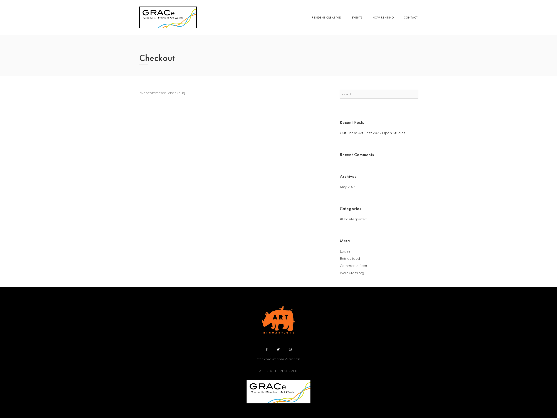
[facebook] (266, 349)
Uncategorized (354, 219)
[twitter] (278, 349)
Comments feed (353, 266)
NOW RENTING (383, 17)
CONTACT (411, 17)
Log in (345, 251)
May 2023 (348, 187)
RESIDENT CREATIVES (327, 17)
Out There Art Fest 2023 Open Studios (372, 133)
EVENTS (357, 17)
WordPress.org (352, 273)
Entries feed (350, 258)
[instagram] (290, 349)
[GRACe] (168, 17)
